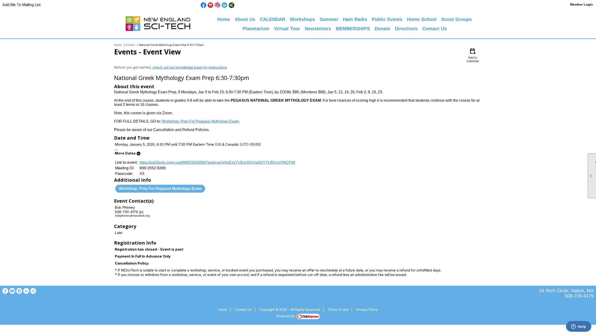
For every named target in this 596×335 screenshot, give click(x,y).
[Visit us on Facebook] (204, 5)
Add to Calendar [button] (473, 55)
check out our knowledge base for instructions (189, 67)
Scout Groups (456, 19)
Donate (382, 28)
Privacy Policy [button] (367, 310)
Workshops (302, 19)
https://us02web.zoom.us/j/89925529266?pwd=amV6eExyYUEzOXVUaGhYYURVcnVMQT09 (217, 162)
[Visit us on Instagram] (217, 5)
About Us (245, 19)
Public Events (387, 19)
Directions (406, 28)
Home (223, 19)
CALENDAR (272, 19)
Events (130, 45)
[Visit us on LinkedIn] (224, 5)
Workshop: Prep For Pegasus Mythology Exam (200, 121)
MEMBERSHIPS (353, 28)
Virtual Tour (287, 28)
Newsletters (318, 28)
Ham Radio (355, 19)
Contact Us (434, 28)
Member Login (581, 4)
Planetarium (256, 28)
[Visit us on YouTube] (210, 5)
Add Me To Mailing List (21, 4)
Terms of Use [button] (338, 310)
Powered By (286, 316)
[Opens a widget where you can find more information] (578, 327)
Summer (329, 19)
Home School (422, 19)
